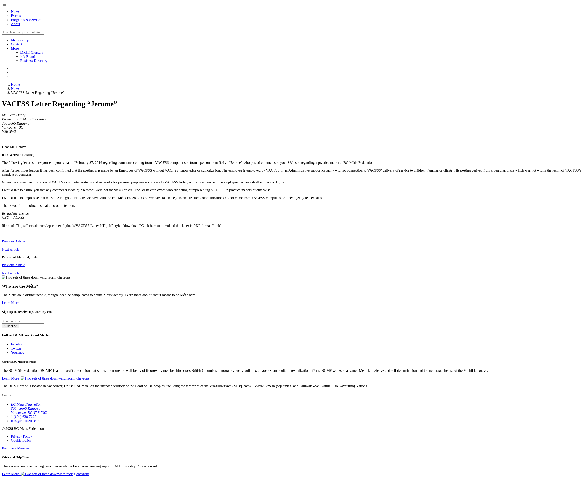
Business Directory (34, 61)
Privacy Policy (21, 436)
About (15, 24)
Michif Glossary (31, 52)
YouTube (17, 352)
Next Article (10, 249)
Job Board (27, 56)
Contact (16, 44)
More (15, 48)
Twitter (16, 348)
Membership (20, 40)
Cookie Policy (21, 440)
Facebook (18, 344)
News (15, 11)
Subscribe (10, 326)
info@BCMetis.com (25, 421)
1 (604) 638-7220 (23, 417)
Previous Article (13, 241)
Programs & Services (26, 20)
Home (15, 84)
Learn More (10, 303)
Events (16, 16)
